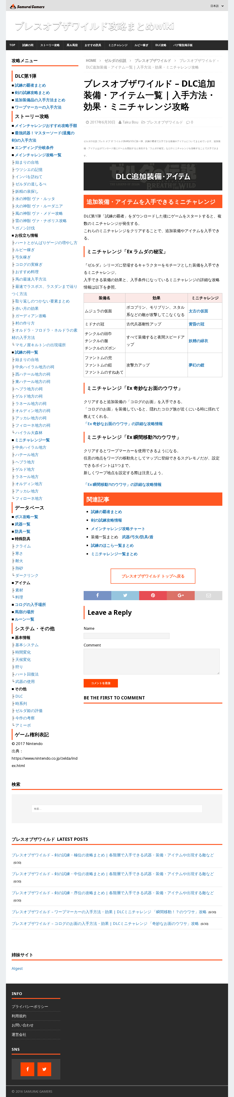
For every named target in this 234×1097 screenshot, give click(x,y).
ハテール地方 (27, 454)
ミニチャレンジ (118, 45)
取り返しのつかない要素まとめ (42, 301)
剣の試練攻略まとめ (32, 92)
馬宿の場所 (24, 611)
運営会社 (19, 1034)
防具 (144, 536)
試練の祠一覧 (26, 352)
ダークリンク (27, 575)
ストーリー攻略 (50, 45)
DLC (19, 696)
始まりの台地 (27, 162)
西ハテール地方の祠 (32, 374)
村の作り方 (25, 323)
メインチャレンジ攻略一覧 (38, 154)
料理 (19, 597)
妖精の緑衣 (198, 340)
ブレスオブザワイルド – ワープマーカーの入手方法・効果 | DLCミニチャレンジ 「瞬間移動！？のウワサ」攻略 (109, 911)
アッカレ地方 (27, 491)
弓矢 (135, 536)
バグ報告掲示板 (183, 45)
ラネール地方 (27, 476)
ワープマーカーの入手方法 (38, 107)
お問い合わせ (23, 1025)
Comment (92, 645)
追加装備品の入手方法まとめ (40, 99)
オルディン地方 (29, 483)
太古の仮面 (198, 310)
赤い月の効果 (27, 308)
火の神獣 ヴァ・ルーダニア (39, 206)
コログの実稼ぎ (29, 264)
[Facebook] (27, 1069)
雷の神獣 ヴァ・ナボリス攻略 (41, 220)
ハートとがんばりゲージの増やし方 (46, 242)
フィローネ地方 (29, 498)
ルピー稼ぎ (141, 45)
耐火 (19, 560)
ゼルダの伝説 (115, 60)
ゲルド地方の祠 (29, 396)
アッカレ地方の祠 (30, 418)
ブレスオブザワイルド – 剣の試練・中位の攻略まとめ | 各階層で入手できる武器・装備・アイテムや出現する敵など (113, 873)
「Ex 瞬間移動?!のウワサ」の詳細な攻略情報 (123, 484)
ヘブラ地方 (25, 462)
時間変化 (23, 652)
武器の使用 (25, 681)
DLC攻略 (160, 45)
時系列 (21, 703)
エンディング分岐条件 (34, 147)
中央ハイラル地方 (30, 447)
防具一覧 (22, 531)
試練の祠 (27, 45)
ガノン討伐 (25, 228)
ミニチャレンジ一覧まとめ (114, 553)
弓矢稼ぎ (23, 257)
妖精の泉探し (27, 191)
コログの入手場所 (30, 604)
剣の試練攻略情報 (106, 520)
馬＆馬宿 (72, 45)
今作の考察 (25, 717)
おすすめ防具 (93, 45)
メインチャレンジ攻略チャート (118, 528)
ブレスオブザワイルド (164, 122)
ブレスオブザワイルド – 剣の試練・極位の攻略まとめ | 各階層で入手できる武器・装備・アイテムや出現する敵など (113, 855)
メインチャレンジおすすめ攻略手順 (46, 125)
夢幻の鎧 (196, 365)
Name (89, 628)
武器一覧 (22, 524)
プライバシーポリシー (30, 1006)
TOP (12, 45)
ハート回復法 (27, 674)
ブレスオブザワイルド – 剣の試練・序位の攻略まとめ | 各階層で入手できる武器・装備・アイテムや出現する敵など (113, 892)
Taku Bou (130, 122)
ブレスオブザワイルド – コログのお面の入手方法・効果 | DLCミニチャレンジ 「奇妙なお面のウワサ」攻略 (105, 923)
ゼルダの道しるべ (30, 184)
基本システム (27, 644)
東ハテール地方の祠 (32, 381)
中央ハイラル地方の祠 (34, 366)
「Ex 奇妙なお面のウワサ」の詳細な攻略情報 (123, 423)
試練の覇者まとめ (106, 511)
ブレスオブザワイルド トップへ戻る (153, 576)
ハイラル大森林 (29, 432)
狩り (19, 666)
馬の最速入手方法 (30, 279)
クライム (23, 546)
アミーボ (23, 725)
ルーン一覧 (24, 619)
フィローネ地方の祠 (32, 425)
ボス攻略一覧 (26, 516)
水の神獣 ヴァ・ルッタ (35, 198)
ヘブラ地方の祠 (29, 388)
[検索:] (117, 809)
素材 (19, 590)
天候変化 (23, 659)
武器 (126, 536)
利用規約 (19, 1015)
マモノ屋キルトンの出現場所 (40, 344)
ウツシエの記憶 (29, 169)
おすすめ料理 (27, 271)
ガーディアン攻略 (30, 315)
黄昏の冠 (196, 324)
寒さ (19, 553)
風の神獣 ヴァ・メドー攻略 (39, 213)
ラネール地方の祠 (30, 403)
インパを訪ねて (29, 176)
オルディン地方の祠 (32, 410)
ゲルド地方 (25, 469)
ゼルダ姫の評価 (29, 710)
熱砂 (19, 568)
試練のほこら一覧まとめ (112, 545)
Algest (17, 968)
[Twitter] (44, 1069)
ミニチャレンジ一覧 (32, 440)
